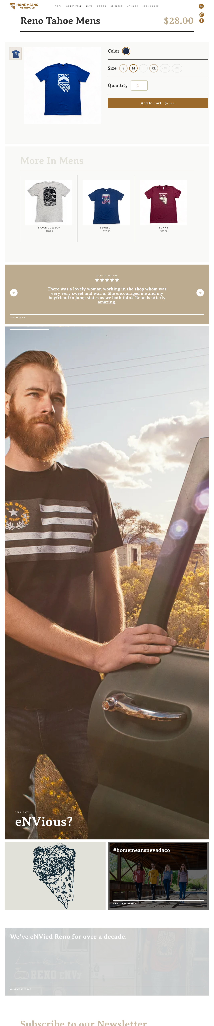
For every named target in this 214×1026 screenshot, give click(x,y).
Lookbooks (150, 6)
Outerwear (74, 6)
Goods (101, 6)
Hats (89, 6)
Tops (58, 6)
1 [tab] (107, 336)
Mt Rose (132, 6)
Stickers (117, 6)
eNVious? (44, 821)
